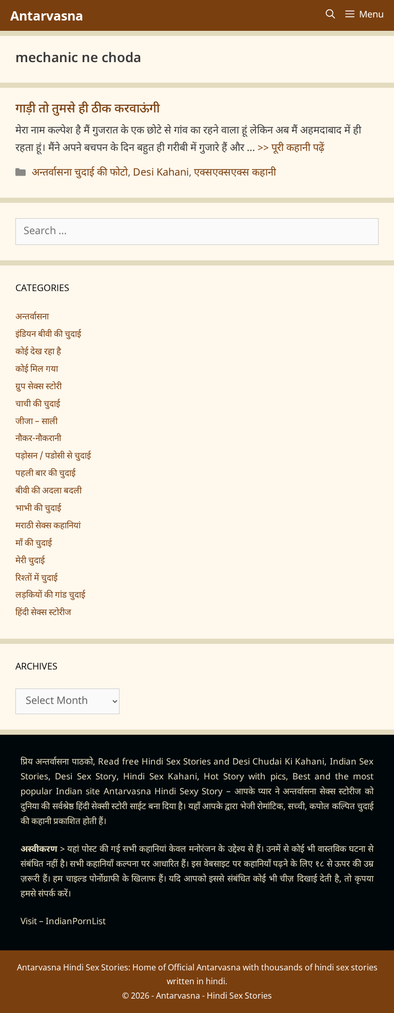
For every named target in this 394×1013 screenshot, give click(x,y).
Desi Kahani (161, 173)
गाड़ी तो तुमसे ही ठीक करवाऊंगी (87, 109)
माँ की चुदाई (33, 543)
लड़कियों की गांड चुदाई (50, 595)
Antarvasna (46, 15)
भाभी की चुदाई (38, 508)
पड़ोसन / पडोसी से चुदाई (53, 456)
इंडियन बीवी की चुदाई (48, 334)
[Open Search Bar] (330, 15)
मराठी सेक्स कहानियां (48, 526)
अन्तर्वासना (32, 317)
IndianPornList (76, 922)
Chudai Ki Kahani (288, 762)
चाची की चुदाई (37, 404)
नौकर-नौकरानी (38, 439)
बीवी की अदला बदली (48, 491)
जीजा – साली (36, 422)
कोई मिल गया (36, 369)
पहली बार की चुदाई (45, 474)
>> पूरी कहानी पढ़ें (291, 148)
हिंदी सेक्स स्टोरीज (43, 613)
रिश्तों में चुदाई (36, 578)
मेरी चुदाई (30, 561)
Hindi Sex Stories (176, 762)
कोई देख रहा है (38, 352)
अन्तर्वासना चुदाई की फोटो (80, 173)
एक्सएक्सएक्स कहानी (235, 173)
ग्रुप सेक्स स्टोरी (38, 387)
